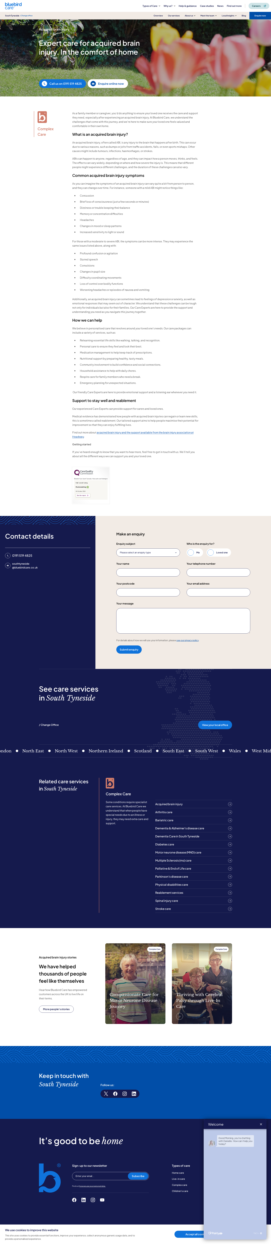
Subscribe (138, 1176)
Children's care (180, 1190)
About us (189, 15)
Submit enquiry (129, 649)
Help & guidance (188, 5)
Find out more (234, 5)
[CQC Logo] (83, 475)
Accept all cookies (196, 1234)
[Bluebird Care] (13, 8)
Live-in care (178, 1178)
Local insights (228, 15)
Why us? (168, 5)
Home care (178, 1172)
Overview (158, 15)
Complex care (179, 1184)
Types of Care (150, 5)
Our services (174, 15)
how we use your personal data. (92, 1186)
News (220, 5)
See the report (81, 495)
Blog (244, 15)
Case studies (207, 5)
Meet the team (207, 15)
